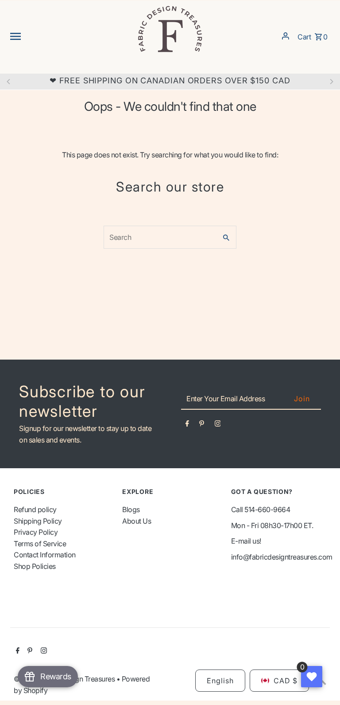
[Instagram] (218, 425)
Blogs (131, 509)
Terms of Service (40, 543)
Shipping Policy (38, 521)
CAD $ (286, 680)
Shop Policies (35, 566)
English (220, 680)
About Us (136, 521)
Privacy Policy (36, 532)
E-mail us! (246, 541)
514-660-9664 (267, 509)
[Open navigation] (70, 36)
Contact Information (45, 554)
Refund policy (35, 509)
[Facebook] (187, 425)
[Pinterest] (201, 425)
